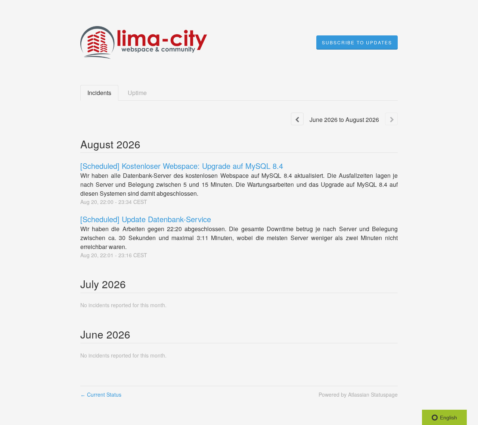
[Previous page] (297, 119)
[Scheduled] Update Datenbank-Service (145, 219)
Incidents (99, 92)
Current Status (100, 394)
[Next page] (391, 119)
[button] (357, 42)
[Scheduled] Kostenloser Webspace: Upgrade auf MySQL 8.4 (181, 165)
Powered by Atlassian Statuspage (358, 394)
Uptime (137, 92)
